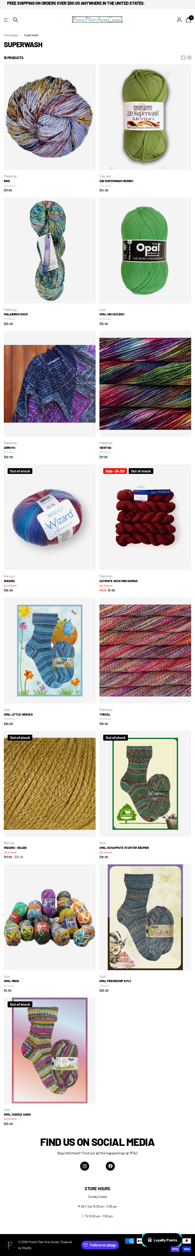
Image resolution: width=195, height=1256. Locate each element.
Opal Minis (11, 981)
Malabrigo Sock (16, 314)
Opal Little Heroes (18, 714)
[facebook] (110, 1166)
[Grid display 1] (183, 58)
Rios (7, 181)
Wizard (9, 581)
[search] (15, 20)
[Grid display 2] (189, 58)
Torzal (104, 714)
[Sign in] (179, 20)
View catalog (6, 20)
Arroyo (9, 448)
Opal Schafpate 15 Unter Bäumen (124, 848)
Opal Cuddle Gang (17, 1114)
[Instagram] (84, 1166)
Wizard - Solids (15, 848)
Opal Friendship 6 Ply (115, 981)
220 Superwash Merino (116, 181)
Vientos (105, 448)
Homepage (11, 35)
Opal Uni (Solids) (111, 314)
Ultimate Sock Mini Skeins (118, 581)
